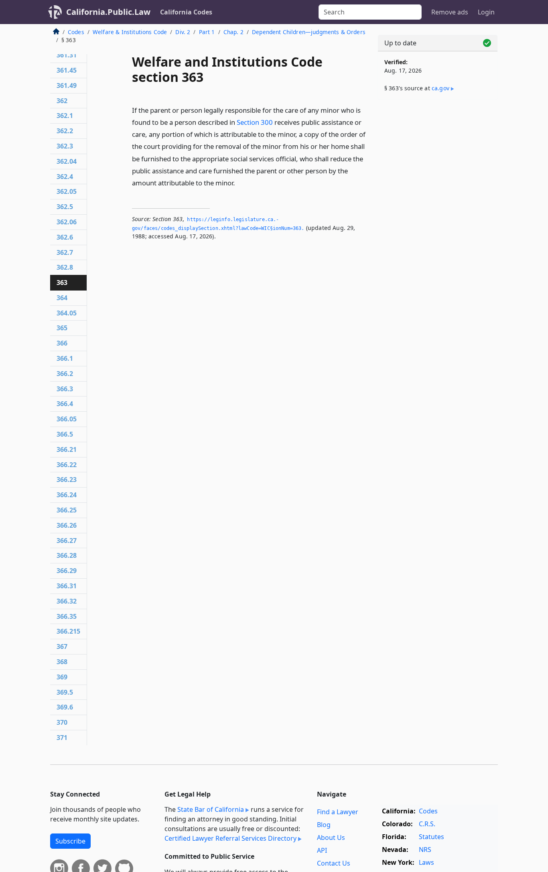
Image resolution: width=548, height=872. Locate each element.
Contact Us (333, 863)
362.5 (65, 206)
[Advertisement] (438, 231)
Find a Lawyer (337, 811)
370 (62, 722)
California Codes (186, 12)
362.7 (65, 252)
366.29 (67, 570)
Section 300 (255, 122)
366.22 (67, 464)
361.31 (67, 55)
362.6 (65, 237)
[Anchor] (239, 182)
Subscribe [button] (70, 841)
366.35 (67, 616)
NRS (425, 849)
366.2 (65, 373)
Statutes (431, 836)
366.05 (67, 419)
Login (486, 12)
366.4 (65, 403)
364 (62, 297)
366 (62, 343)
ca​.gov (440, 88)
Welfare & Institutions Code (130, 32)
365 (62, 327)
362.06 (67, 221)
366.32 (67, 601)
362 (62, 100)
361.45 (67, 70)
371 (62, 737)
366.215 (68, 631)
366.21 (67, 449)
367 (62, 646)
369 (62, 677)
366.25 (67, 510)
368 (62, 661)
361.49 (67, 85)
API (322, 850)
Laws (426, 862)
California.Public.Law (108, 11)
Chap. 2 (233, 32)
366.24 (67, 494)
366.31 (67, 585)
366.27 (67, 540)
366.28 (67, 555)
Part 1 (207, 32)
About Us (331, 837)
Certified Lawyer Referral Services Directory (230, 838)
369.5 (65, 692)
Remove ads (449, 12)
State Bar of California (210, 809)
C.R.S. (427, 823)
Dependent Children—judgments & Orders (308, 32)
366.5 (65, 434)
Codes (76, 32)
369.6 (65, 707)
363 (62, 282)
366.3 (65, 388)
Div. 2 (182, 32)
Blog (324, 824)
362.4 (65, 176)
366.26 (67, 525)
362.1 (65, 115)
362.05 (67, 191)
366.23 (67, 479)
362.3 (65, 146)
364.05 (67, 313)
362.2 (65, 130)
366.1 (65, 358)
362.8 (65, 267)
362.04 (67, 161)
